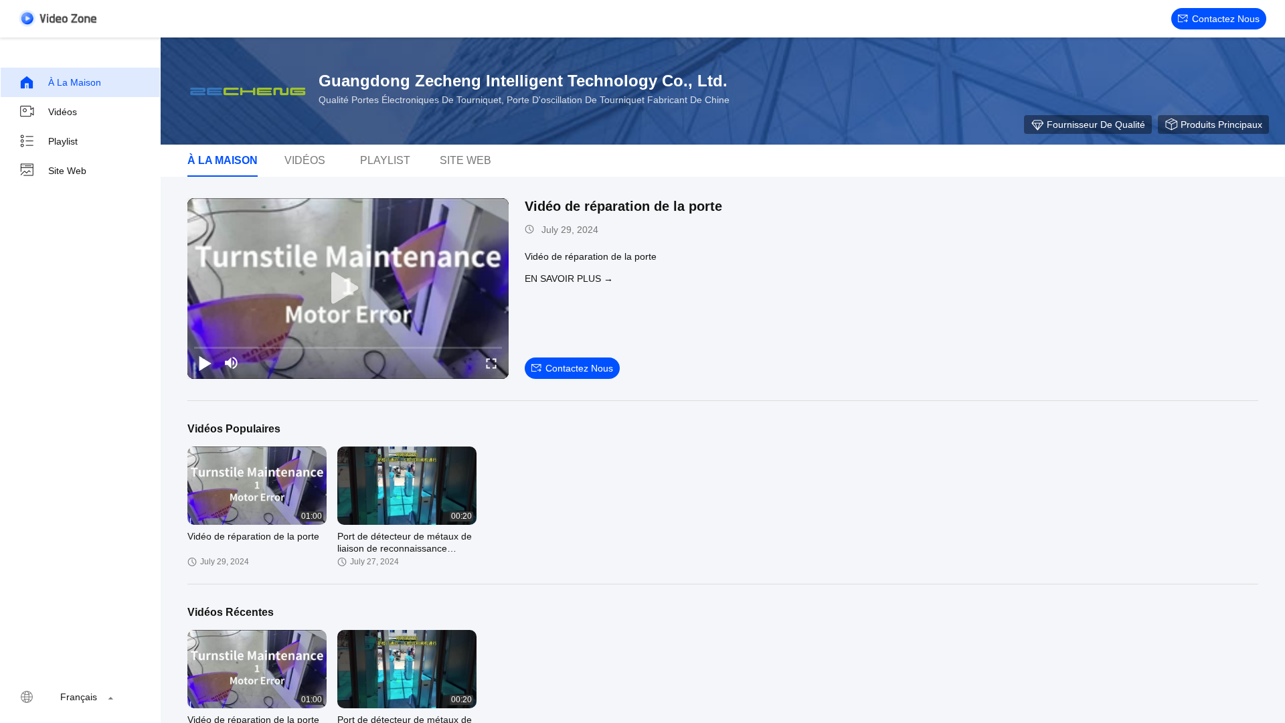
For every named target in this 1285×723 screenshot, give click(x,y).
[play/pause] (204, 363)
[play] (348, 288)
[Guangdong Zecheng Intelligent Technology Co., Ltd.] (247, 91)
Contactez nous (1226, 18)
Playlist (63, 141)
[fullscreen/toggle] (491, 363)
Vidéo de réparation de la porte (623, 206)
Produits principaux (1221, 124)
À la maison (74, 82)
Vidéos (62, 111)
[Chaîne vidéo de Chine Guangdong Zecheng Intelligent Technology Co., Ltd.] (57, 18)
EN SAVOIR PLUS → (569, 278)
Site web (67, 170)
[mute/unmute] (231, 363)
